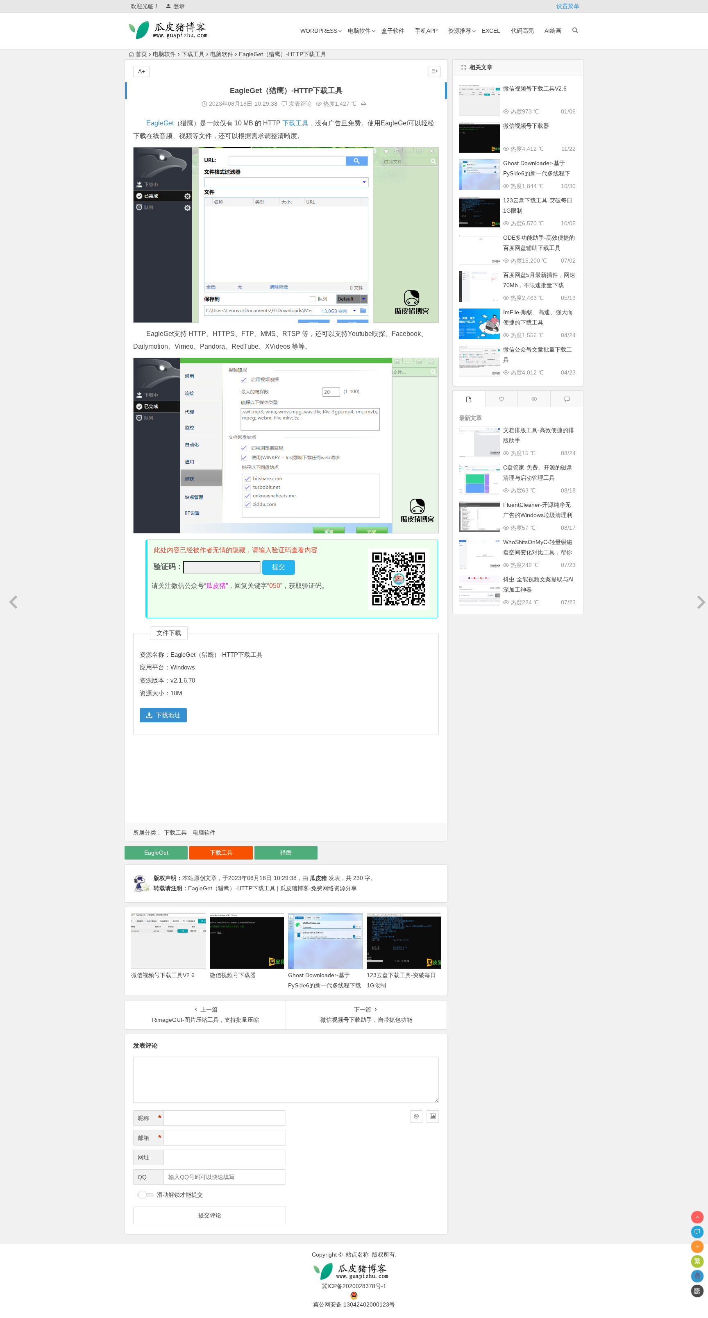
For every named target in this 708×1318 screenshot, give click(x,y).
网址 (143, 1157)
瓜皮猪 (318, 878)
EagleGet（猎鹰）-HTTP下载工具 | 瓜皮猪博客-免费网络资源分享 (272, 888)
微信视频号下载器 (233, 975)
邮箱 (149, 1137)
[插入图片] (433, 1116)
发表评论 (299, 103)
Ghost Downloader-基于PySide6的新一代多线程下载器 (324, 985)
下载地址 (168, 715)
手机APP (426, 30)
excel (491, 30)
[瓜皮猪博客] (353, 1271)
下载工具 (193, 54)
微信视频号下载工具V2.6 (163, 975)
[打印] (363, 103)
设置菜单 (567, 6)
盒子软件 (392, 30)
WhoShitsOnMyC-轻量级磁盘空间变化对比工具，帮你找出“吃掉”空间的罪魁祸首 (537, 552)
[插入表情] (416, 1116)
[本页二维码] (697, 1291)
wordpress (318, 30)
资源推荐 (459, 30)
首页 (141, 54)
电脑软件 (359, 30)
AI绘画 (553, 30)
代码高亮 (522, 30)
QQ (142, 1177)
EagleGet (160, 123)
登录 (179, 6)
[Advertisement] (286, 781)
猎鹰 (286, 852)
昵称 (149, 1118)
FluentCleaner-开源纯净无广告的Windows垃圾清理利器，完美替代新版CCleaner (538, 515)
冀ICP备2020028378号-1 (354, 1286)
